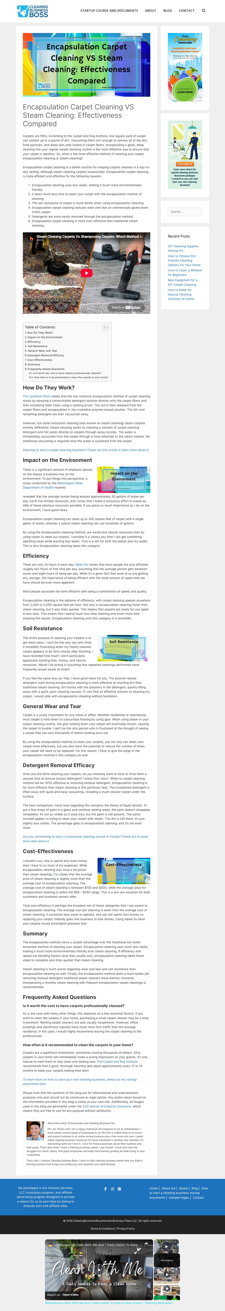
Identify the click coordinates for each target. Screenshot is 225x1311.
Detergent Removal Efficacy (46, 355)
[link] (50, 1245)
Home (153, 1188)
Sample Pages (179, 1197)
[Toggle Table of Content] (104, 327)
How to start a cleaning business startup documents (178, 1193)
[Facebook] (105, 1188)
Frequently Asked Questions (46, 369)
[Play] (167, 1274)
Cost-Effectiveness (39, 360)
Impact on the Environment (45, 337)
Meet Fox (81, 564)
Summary (34, 364)
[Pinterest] (119, 1188)
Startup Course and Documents (109, 10)
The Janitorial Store (36, 396)
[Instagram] (112, 1188)
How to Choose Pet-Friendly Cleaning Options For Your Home (184, 260)
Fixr (55, 874)
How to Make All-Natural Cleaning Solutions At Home (181, 294)
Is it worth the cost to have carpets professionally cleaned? (67, 373)
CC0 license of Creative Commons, (107, 1106)
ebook (183, 1188)
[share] (146, 1243)
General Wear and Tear (42, 350)
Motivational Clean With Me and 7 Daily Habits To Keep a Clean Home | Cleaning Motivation (98, 1245)
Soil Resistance (37, 346)
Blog (167, 10)
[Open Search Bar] (203, 11)
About (150, 10)
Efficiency (34, 341)
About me (168, 1188)
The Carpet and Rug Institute (117, 1061)
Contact (187, 10)
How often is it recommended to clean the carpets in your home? (71, 377)
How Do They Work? (40, 332)
